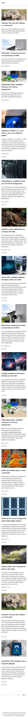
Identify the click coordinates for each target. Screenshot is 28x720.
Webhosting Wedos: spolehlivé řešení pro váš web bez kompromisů (12, 87)
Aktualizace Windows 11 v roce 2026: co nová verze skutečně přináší (12, 133)
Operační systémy (5, 153)
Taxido (3, 2)
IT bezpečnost (4, 297)
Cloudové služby (4, 491)
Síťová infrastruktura (5, 66)
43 (18, 694)
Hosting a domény (5, 100)
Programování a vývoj (5, 249)
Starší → (24, 694)
